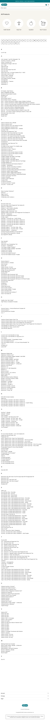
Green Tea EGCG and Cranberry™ (9, 292)
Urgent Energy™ (5, 605)
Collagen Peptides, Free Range (8, 158)
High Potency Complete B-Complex (9, 301)
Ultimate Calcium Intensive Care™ (8, 589)
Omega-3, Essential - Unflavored (8, 421)
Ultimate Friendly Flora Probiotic (8, 595)
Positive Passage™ (5, 454)
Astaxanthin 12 (4, 82)
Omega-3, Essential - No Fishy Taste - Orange (11, 419)
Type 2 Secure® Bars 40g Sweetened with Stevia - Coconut (15, 571)
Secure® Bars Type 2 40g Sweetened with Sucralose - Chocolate (16, 504)
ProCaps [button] (3, 696)
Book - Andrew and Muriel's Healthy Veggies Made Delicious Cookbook (17, 102)
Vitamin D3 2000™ (5, 625)
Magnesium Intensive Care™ (7, 355)
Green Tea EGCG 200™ (6, 290)
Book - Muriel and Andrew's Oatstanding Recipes (12, 107)
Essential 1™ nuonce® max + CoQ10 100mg (11, 218)
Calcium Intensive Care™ (6, 124)
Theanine (3, 560)
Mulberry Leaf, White (6, 380)
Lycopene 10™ (4, 345)
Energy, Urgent (4, 217)
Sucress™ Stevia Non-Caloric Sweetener (10, 530)
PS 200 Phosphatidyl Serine (7, 463)
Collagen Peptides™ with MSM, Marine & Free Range (13, 161)
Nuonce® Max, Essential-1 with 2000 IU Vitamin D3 (13, 401)
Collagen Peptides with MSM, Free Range (10, 156)
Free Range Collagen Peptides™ (8, 247)
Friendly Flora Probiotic (6, 250)
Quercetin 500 (4, 470)
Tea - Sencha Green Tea (7, 550)
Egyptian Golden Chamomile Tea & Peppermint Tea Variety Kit (15, 212)
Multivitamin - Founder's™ (7, 384)
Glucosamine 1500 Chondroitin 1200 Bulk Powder (12, 276)
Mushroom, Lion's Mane (6, 388)
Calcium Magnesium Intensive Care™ (9, 127)
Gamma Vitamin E (5, 261)
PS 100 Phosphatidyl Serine (7, 461)
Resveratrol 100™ (5, 478)
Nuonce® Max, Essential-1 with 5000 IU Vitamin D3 (13, 405)
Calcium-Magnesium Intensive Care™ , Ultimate (12, 128)
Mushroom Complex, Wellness (8, 387)
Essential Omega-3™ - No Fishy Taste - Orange (12, 228)
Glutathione (3, 283)
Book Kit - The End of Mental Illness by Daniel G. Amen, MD (15, 110)
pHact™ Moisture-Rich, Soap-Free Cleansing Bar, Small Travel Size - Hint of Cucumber (21, 444)
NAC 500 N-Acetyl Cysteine (7, 397)
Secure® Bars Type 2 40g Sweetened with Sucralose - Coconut (16, 505)
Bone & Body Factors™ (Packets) (8, 99)
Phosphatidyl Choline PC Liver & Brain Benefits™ (12, 447)
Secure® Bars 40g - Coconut (8, 493)
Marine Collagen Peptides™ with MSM (9, 359)
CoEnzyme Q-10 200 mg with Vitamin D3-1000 (11, 152)
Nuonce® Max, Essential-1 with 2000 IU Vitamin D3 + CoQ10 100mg (16, 402)
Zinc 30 (3, 659)
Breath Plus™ (4, 116)
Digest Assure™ (4, 194)
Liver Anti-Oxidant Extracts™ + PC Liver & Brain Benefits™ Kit (15, 342)
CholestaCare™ (4, 141)
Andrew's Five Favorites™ (7, 77)
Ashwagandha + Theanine (7, 81)
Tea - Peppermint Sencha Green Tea (9, 547)
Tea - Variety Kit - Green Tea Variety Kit (10, 554)
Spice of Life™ (4, 529)
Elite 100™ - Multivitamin (6, 214)
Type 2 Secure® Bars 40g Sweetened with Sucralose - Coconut (16, 576)
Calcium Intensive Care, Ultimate (8, 122)
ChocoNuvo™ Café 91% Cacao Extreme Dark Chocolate (14, 140)
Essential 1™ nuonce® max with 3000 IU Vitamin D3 (13, 222)
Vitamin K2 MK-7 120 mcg (7, 634)
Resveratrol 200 (5, 482)
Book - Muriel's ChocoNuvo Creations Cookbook (12, 108)
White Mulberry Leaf (6, 646)
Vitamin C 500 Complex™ (6, 619)
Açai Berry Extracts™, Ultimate (8, 60)
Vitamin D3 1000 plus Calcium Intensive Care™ (11, 622)
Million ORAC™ (4, 375)
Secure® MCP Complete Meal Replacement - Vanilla (13, 512)
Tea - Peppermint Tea (6, 548)
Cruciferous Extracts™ (6, 181)
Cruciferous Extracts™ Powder (8, 183)
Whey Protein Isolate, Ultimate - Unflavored (11, 645)
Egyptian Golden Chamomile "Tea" (9, 211)
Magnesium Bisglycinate (6, 353)
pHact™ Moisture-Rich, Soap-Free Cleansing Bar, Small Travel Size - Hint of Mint (20, 445)
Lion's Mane (4, 338)
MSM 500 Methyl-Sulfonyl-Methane (9, 377)
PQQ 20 (3, 456)
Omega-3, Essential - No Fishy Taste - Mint (11, 418)
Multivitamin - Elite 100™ (6, 383)
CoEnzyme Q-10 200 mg (6, 150)
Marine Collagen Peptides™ (7, 357)
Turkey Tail (3, 565)
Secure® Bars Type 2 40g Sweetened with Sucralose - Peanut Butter (17, 506)
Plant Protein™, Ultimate (6, 451)
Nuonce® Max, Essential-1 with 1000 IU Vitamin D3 (13, 399)
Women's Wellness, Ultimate (7, 649)
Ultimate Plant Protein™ (6, 601)
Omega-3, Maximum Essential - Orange (10, 424)
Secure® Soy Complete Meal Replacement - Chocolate (14, 515)
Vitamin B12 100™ (5, 613)
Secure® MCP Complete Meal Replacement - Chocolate (14, 509)
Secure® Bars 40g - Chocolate (8, 492)
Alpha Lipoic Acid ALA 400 (7, 74)
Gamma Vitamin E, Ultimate (7, 262)
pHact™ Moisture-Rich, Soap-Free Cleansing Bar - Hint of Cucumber (17, 439)
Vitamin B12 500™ (5, 616)
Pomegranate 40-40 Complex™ (8, 453)
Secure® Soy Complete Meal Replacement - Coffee (13, 517)
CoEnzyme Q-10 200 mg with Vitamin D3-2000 (12, 153)
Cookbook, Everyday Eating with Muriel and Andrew (13, 169)
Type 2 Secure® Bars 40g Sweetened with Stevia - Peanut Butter (16, 572)
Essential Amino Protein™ (7, 225)
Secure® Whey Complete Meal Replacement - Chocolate (14, 521)
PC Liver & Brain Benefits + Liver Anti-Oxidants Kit (12, 433)
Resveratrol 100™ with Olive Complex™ (10, 481)
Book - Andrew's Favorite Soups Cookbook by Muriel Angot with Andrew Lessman (20, 104)
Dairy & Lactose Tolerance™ (7, 191)
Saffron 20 (3, 490)
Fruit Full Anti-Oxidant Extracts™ (8, 253)
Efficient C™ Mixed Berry (6, 206)
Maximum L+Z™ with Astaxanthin (8, 368)
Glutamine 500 (4, 281)
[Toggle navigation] (48, 5)
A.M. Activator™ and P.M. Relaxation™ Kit (10, 59)
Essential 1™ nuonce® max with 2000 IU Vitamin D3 (13, 221)
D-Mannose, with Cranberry (7, 197)
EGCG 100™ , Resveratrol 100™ (8, 209)
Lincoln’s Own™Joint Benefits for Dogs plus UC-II (12, 336)
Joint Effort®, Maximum (6, 328)
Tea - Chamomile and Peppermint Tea (10, 541)
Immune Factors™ (5, 309)
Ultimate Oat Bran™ (5, 598)
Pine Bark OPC (4, 450)
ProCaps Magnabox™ (6, 458)
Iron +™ (3, 312)
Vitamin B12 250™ (5, 615)
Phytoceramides (5, 448)
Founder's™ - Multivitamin (7, 245)
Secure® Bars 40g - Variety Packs (9, 496)
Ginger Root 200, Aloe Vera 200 (8, 268)
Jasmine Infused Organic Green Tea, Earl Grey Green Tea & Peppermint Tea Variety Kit (21, 324)
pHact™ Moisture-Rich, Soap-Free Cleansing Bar (12, 438)
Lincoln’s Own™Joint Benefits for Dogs (10, 335)
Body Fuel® (3, 96)
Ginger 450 (3, 265)
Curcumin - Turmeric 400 (7, 184)
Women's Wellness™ (5, 651)
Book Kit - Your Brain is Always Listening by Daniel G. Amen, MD (16, 111)
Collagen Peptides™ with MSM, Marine (10, 159)
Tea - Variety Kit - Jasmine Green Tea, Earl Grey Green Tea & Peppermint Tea (19, 559)
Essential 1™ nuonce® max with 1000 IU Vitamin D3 (13, 220)
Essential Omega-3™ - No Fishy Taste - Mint (11, 227)
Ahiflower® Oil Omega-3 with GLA (9, 63)
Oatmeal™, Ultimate (5, 414)
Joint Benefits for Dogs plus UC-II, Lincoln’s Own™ (13, 325)
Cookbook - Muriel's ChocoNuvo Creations (11, 166)
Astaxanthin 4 (4, 84)
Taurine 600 (4, 540)
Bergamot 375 (4, 95)
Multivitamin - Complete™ (7, 381)
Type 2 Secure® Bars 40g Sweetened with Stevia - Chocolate (15, 569)
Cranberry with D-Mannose (7, 178)
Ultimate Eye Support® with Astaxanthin (10, 593)
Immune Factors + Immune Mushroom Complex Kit (13, 308)
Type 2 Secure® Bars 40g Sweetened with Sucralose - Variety (15, 579)
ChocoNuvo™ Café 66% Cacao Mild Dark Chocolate (13, 137)
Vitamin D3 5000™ (5, 629)
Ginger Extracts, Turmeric (7, 267)
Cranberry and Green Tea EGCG (8, 175)
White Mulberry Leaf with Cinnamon (9, 648)
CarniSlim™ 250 (4, 130)
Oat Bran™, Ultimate (5, 412)
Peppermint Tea (4, 436)
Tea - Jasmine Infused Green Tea (9, 546)
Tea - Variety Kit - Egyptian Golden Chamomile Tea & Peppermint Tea (17, 553)
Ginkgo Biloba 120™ (5, 271)
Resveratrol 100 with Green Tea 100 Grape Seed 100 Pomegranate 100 (17, 476)
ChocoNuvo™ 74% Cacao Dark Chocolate (11, 134)
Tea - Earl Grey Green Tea (7, 543)
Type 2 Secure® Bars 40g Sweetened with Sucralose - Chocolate (16, 575)
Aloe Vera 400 (4, 71)
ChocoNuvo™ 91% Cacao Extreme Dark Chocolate (13, 136)
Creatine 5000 (4, 180)
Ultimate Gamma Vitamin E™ (7, 596)
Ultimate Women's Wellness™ (8, 604)
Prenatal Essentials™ (5, 457)
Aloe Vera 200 (4, 68)
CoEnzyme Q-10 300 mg (6, 155)
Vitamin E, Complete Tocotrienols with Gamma (11, 631)
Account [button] (3, 693)
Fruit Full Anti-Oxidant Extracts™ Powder (10, 254)
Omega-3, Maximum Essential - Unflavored (11, 425)
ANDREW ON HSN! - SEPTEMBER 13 (25, 1)
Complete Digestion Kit (6, 162)
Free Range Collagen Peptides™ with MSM (11, 248)
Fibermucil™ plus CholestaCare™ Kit (9, 244)
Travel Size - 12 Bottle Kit (7, 563)
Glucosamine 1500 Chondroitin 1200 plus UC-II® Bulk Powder (15, 278)
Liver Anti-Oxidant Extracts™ (7, 341)
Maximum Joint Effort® (6, 365)
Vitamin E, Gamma (5, 632)
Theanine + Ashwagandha (7, 562)
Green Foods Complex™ (6, 287)
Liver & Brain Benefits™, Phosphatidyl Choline (11, 339)
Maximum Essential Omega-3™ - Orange (10, 362)
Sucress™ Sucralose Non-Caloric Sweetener (11, 531)
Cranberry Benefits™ (6, 177)
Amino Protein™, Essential (7, 75)
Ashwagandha (4, 79)
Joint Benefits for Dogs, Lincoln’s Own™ (10, 326)
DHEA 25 (3, 192)
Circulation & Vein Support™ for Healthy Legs (11, 146)
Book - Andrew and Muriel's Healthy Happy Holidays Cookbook (16, 101)
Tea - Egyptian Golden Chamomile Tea (10, 544)
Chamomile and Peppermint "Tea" (9, 131)
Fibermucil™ (4, 242)
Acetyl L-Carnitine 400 (6, 62)
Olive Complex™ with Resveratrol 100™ (10, 416)
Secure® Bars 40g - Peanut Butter (9, 495)
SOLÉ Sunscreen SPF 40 (7, 527)
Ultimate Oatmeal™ (5, 599)
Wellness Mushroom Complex (8, 644)
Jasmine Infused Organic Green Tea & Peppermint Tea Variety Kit (16, 322)
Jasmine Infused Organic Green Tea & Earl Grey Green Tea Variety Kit (17, 321)
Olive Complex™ (4, 415)
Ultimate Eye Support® (6, 592)
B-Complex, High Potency (7, 91)
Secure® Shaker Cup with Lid (8, 514)
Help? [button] (2, 698)
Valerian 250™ (4, 612)
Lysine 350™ (4, 346)
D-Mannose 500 (5, 195)
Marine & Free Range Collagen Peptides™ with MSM (13, 356)
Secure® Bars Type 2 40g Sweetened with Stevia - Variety (14, 502)
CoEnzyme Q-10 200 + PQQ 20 (8, 149)
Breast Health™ (4, 114)
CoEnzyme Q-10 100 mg (6, 147)
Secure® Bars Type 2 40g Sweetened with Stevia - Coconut (15, 499)
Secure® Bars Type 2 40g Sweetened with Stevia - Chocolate (15, 498)
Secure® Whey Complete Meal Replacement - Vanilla (13, 524)
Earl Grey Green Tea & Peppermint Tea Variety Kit (12, 205)
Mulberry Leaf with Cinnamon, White (9, 378)
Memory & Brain (5, 371)
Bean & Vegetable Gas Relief (7, 92)
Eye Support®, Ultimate (6, 234)
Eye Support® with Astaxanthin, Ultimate (10, 233)
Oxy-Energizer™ (4, 427)
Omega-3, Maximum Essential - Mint (9, 422)
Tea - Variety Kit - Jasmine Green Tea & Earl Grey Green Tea (15, 556)
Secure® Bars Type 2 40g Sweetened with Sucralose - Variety (15, 508)
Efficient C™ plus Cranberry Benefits (9, 208)
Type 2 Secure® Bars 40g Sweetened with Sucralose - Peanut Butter (17, 578)
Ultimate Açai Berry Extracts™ (8, 586)
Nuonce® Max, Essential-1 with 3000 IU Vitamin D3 (13, 404)
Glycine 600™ (4, 284)
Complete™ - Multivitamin (7, 165)
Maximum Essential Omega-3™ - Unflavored (11, 363)
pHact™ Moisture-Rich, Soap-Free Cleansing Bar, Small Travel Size (16, 442)
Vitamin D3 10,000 (5, 621)
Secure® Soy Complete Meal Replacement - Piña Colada (14, 518)
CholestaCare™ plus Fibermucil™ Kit (9, 143)
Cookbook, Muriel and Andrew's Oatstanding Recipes (13, 174)
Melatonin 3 (4, 369)
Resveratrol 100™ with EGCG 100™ (9, 479)
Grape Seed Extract (5, 286)
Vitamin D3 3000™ (5, 627)
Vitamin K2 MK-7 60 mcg (7, 637)
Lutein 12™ (3, 343)
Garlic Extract (4, 264)
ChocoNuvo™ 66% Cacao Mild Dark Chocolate (12, 133)
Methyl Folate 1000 (5, 374)
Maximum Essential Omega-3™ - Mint (9, 360)
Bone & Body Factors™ (6, 98)
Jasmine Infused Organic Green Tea (9, 319)
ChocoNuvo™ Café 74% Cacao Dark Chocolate (12, 138)
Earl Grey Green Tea (6, 203)
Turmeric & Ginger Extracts (7, 566)
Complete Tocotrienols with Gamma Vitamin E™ (12, 163)
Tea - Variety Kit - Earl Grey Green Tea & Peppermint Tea (14, 551)
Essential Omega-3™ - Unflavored (9, 230)
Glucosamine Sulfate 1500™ (7, 280)
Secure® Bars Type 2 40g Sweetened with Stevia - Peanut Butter (16, 501)
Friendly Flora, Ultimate (6, 251)
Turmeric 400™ (4, 568)
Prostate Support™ (5, 460)
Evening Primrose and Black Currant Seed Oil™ (12, 231)
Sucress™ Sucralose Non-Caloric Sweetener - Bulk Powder (15, 533)
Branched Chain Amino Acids (8, 113)
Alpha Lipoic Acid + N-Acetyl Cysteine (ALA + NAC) (13, 72)
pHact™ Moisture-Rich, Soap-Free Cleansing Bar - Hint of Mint (15, 441)
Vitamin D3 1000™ (5, 624)
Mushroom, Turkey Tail (6, 390)
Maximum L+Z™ (4, 366)
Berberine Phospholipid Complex (8, 94)
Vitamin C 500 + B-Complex (7, 618)
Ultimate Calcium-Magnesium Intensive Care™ (11, 590)
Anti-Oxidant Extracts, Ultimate (8, 78)
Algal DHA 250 (4, 66)
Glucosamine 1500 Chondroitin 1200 (9, 274)
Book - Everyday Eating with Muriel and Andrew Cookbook (15, 105)
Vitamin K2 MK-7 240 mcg (7, 635)
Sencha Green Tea (5, 526)
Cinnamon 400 (4, 144)
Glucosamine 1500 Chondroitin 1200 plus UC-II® (12, 277)
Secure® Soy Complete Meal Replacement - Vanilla (13, 520)
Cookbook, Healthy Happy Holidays (9, 171)
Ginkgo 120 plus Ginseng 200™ (8, 270)
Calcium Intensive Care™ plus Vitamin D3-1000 (11, 125)
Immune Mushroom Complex (8, 311)
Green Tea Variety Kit (6, 293)
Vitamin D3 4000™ (5, 628)
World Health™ (4, 652)
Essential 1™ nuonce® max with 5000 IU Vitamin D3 (13, 224)
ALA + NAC (4, 65)
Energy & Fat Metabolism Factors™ (9, 215)
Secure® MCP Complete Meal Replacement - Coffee (13, 511)
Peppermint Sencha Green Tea (8, 435)
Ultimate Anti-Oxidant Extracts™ (8, 588)
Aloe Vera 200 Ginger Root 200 (8, 69)
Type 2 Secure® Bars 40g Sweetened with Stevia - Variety (14, 573)
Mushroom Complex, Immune (8, 385)
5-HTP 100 (3, 52)
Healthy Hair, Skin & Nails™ (7, 300)
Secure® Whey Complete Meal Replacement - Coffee (13, 523)
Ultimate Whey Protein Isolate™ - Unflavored (11, 602)
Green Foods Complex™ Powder (8, 289)
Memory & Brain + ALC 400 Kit (8, 372)
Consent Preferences (25, 709)
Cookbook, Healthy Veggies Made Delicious (11, 172)
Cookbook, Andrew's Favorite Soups (9, 168)
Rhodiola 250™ (4, 484)
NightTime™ (3, 398)
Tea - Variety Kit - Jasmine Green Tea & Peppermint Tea (14, 557)
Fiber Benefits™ (4, 241)
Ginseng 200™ (4, 273)
